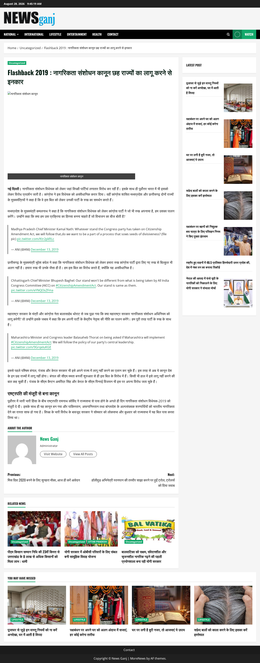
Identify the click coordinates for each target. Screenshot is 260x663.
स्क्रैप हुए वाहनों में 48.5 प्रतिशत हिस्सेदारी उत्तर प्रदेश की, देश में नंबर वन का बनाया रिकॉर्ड (218, 264)
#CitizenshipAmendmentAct (76, 285)
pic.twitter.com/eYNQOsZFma (32, 290)
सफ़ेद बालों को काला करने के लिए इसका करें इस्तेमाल (202, 193)
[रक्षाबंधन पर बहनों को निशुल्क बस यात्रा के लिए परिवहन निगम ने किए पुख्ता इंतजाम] (238, 241)
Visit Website (53, 454)
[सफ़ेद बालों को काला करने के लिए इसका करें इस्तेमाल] (238, 205)
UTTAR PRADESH (97, 541)
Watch (249, 34)
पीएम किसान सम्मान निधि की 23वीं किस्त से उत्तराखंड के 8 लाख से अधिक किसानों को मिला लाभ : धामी (34, 556)
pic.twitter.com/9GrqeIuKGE (31, 347)
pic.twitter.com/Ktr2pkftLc (35, 239)
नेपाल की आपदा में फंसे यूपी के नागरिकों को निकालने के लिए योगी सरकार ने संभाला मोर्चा (202, 283)
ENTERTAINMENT (77, 34)
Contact (112, 34)
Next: (133, 480)
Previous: (44, 477)
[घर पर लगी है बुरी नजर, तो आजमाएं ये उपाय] (238, 169)
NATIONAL (10, 34)
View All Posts (83, 454)
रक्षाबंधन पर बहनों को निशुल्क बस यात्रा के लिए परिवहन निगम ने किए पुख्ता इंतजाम (203, 231)
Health (97, 34)
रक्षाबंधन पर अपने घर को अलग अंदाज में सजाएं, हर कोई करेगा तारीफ (202, 123)
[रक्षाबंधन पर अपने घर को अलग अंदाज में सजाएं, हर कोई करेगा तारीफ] (238, 133)
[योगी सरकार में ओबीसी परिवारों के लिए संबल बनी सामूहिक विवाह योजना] (91, 529)
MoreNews (138, 658)
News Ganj (49, 438)
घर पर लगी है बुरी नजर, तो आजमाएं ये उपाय (200, 157)
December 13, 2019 (44, 249)
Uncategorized (17, 63)
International (34, 34)
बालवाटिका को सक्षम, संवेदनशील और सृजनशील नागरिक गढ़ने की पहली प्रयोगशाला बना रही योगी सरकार (144, 556)
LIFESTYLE (55, 34)
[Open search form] (228, 34)
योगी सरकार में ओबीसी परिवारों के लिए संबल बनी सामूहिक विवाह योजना (91, 554)
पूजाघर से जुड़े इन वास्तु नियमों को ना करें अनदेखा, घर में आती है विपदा (202, 87)
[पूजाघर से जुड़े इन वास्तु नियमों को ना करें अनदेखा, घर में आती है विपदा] (238, 98)
